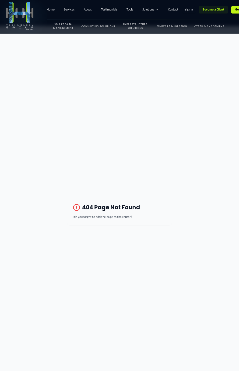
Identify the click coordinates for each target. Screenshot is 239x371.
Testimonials (109, 9)
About (88, 9)
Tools (130, 9)
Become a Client (213, 9)
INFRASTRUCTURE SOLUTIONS (135, 26)
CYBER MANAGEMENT (209, 26)
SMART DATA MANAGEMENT (63, 26)
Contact (173, 9)
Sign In (189, 9)
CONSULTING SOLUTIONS (98, 26)
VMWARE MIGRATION (172, 26)
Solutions (148, 9)
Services (69, 9)
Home (51, 9)
